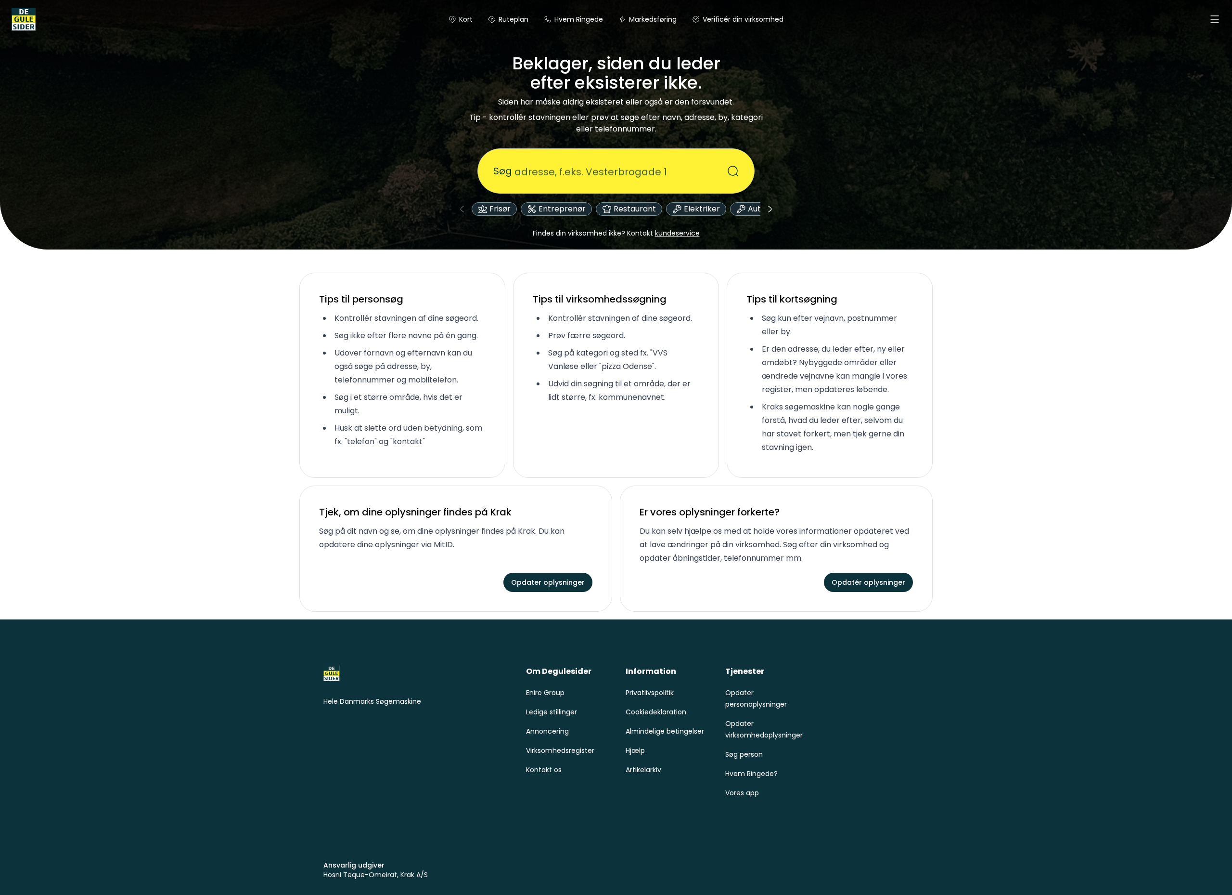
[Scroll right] (770, 209)
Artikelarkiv (643, 770)
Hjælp (635, 750)
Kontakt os (544, 770)
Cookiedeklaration (656, 712)
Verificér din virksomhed (743, 19)
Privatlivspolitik (650, 693)
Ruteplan (513, 19)
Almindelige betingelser (665, 731)
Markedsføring (653, 19)
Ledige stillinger (551, 712)
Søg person (744, 754)
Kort (466, 19)
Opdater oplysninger (548, 582)
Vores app (742, 793)
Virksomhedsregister (560, 750)
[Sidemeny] (1214, 19)
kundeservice (677, 233)
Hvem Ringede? (751, 773)
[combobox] (610, 171)
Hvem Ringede (578, 19)
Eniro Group (545, 693)
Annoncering (547, 731)
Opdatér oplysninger (868, 582)
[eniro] (23, 19)
